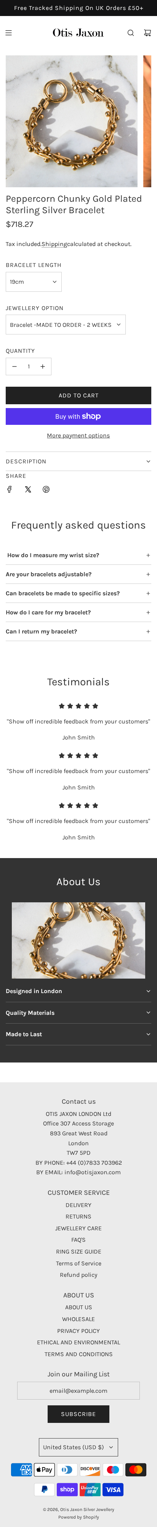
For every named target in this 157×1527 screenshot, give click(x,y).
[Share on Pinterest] (46, 491)
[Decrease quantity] (14, 366)
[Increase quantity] (42, 366)
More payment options (78, 435)
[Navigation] (8, 32)
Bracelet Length (34, 264)
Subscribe (78, 1414)
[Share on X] (27, 491)
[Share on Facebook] (9, 491)
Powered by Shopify (78, 1517)
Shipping (54, 244)
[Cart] (147, 32)
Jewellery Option (35, 308)
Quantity (20, 350)
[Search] (130, 32)
